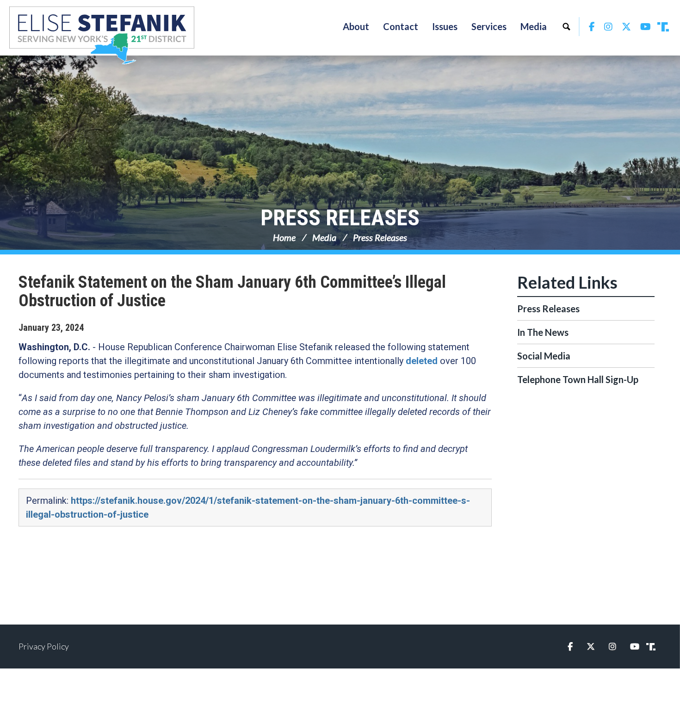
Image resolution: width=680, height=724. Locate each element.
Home (284, 237)
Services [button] (489, 26)
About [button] (356, 26)
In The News (543, 332)
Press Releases (340, 217)
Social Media (543, 355)
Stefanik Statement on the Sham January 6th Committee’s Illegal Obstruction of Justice (232, 291)
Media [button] (533, 26)
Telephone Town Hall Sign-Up (577, 379)
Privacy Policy (44, 646)
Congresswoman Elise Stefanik (101, 35)
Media (324, 237)
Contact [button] (400, 26)
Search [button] (566, 26)
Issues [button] (444, 26)
